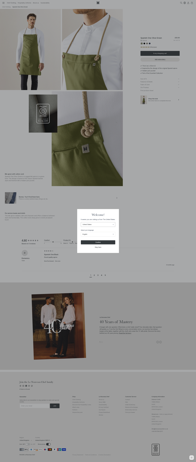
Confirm (98, 242)
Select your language (87, 230)
